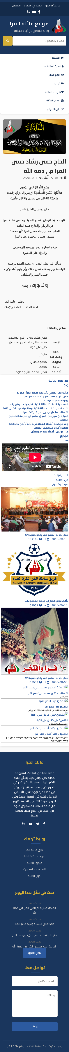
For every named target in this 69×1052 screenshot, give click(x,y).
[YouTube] (34, 12)
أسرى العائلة (53, 100)
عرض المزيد (34, 953)
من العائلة (62, 479)
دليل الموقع (54, 109)
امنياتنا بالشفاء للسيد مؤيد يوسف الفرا (35, 935)
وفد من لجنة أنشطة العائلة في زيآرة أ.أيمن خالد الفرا (38, 424)
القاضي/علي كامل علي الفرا (52, 720)
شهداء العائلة (53, 92)
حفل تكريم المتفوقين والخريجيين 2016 (46, 678)
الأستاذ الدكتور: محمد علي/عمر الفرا (48, 693)
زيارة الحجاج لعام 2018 (55, 400)
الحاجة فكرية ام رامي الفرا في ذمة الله (34, 910)
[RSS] (28, 12)
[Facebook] (39, 12)
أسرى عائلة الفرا (34, 849)
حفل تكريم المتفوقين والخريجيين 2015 (46, 535)
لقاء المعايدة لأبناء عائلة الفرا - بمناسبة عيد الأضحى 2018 (35, 408)
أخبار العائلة (34, 876)
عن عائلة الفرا (52, 5)
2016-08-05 (60, 682)
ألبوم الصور (55, 74)
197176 (33, 539)
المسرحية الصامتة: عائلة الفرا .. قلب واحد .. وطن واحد (38, 404)
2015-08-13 (60, 539)
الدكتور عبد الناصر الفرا (56, 706)
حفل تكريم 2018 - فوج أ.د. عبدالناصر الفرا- (45, 396)
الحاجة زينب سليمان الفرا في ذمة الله (34, 946)
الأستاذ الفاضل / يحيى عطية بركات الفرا (45, 412)
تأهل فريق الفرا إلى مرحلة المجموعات (46, 601)
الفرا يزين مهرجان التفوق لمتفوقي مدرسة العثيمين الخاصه (38, 418)
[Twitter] (37, 824)
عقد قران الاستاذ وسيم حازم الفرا (34, 924)
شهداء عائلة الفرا (34, 856)
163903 (33, 682)
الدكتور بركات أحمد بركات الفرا (51, 734)
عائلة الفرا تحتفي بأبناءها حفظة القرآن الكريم (42, 392)
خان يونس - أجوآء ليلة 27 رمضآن (49, 431)
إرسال (35, 1026)
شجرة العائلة (54, 66)
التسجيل (16, 5)
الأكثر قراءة (61, 475)
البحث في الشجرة (33, 5)
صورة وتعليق (60, 484)
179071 (33, 605)
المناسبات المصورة (34, 869)
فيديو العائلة (34, 863)
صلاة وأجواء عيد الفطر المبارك (51, 428)
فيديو (57, 83)
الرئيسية (56, 57)
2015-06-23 (60, 605)
